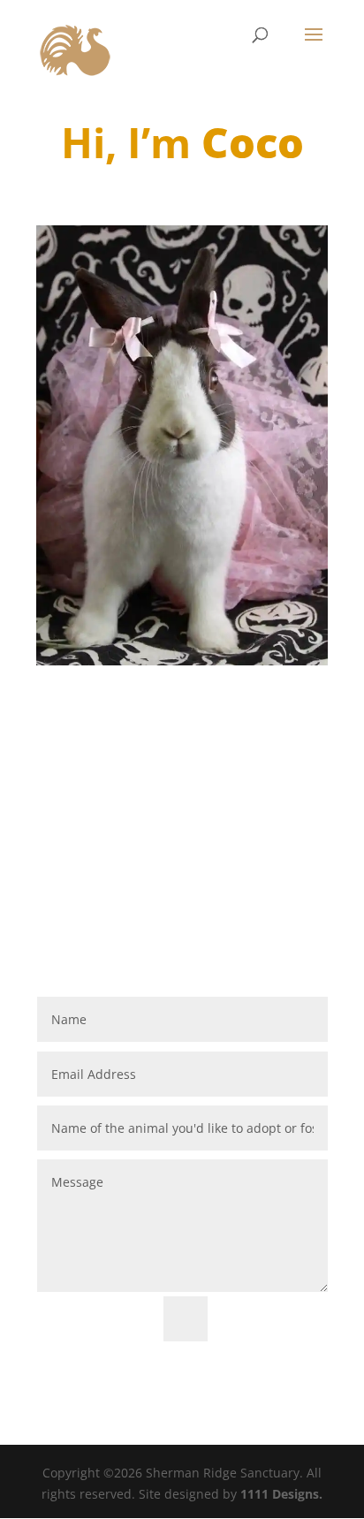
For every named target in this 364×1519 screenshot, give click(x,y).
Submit (275, 1319)
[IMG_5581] (182, 665)
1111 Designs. (281, 1493)
